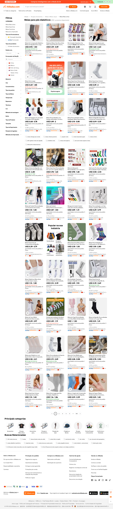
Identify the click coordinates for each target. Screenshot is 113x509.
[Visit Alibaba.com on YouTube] (106, 480)
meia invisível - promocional (81, 443)
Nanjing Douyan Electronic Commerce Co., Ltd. (77, 217)
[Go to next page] (80, 413)
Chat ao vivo (72, 464)
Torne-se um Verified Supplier (99, 469)
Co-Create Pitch (8, 462)
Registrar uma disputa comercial (78, 467)
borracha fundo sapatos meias (82, 140)
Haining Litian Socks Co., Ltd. (54, 181)
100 (77, 413)
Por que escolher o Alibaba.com (12, 459)
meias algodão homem (63, 443)
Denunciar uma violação (75, 479)
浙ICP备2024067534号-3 (101, 506)
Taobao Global (64, 501)
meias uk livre (93, 136)
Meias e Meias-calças (51, 16)
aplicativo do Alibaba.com (79, 493)
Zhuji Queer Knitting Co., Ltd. (33, 91)
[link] (110, 492)
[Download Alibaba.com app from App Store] (93, 493)
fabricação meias (97, 443)
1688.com (38, 501)
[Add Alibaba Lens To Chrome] (29, 493)
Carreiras (6, 469)
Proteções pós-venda (31, 469)
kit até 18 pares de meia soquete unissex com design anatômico (58, 447)
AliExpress (31, 501)
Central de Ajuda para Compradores (75, 460)
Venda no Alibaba (95, 459)
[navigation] (13, 215)
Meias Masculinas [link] (64, 16)
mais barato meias (70, 439)
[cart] (90, 7)
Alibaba (26, 16)
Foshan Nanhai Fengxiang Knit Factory (77, 179)
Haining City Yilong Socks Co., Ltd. (98, 129)
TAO (70, 501)
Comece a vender (96, 462)
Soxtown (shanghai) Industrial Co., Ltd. (77, 254)
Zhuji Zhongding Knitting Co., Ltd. (55, 217)
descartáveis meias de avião (38, 439)
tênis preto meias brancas (33, 144)
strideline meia (51, 140)
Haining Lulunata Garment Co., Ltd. (34, 254)
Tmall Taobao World (48, 501)
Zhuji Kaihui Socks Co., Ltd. (53, 129)
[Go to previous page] (51, 413)
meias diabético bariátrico (14, 443)
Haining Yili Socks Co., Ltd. (96, 217)
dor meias (82, 439)
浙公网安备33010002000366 (85, 506)
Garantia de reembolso (31, 462)
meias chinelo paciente (51, 136)
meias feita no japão (55, 439)
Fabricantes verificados (53, 459)
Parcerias (93, 472)
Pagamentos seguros (31, 459)
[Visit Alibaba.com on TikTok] (110, 480)
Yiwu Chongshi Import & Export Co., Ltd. (98, 53)
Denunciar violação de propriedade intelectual (75, 475)
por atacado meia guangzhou (97, 439)
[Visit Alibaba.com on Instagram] (103, 480)
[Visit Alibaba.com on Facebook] (92, 480)
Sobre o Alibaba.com (10, 455)
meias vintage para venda (33, 136)
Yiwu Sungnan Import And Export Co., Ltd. (55, 56)
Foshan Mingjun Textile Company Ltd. (34, 217)
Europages (82, 501)
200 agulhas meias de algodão (34, 140)
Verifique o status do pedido (98, 466)
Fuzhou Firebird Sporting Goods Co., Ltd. (98, 254)
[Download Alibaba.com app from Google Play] (104, 493)
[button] (67, 7)
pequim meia (65, 136)
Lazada (56, 501)
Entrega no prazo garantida (32, 466)
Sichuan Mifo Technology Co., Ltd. (34, 53)
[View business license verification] (72, 506)
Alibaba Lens (13, 492)
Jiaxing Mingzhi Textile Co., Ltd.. (33, 129)
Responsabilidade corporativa (12, 466)
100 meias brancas (12, 439)
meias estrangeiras (65, 140)
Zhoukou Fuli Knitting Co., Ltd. (33, 181)
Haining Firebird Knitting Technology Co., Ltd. (98, 179)
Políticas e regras (30, 477)
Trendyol (75, 501)
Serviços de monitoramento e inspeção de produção (33, 473)
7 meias (24, 439)
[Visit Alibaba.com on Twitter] (99, 480)
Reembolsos (72, 471)
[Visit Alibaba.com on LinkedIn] (96, 480)
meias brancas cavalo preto (46, 443)
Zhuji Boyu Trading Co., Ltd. (75, 130)
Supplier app (44, 493)
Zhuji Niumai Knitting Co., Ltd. (97, 92)
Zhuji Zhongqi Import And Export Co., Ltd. (77, 92)
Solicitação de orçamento (54, 462)
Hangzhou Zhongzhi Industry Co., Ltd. (77, 52)
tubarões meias (30, 443)
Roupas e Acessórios (37, 16)
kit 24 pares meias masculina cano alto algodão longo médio (22, 447)
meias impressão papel (79, 136)
